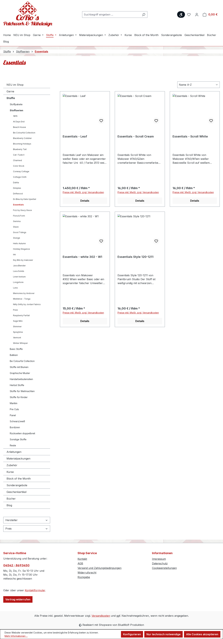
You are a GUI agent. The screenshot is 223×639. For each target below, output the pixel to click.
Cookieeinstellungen (164, 568)
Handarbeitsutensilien (21, 379)
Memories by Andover (23, 293)
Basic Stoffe (16, 349)
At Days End (18, 121)
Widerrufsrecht (87, 572)
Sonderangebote (17, 485)
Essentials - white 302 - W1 (82, 256)
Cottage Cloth (19, 177)
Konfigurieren (132, 634)
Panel (13, 415)
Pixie (15, 310)
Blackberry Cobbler (22, 138)
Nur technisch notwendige (163, 634)
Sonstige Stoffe (18, 439)
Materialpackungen (18, 458)
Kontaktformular (35, 590)
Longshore (18, 282)
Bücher (11, 498)
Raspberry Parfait (21, 315)
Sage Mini (18, 321)
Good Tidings (19, 232)
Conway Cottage (21, 171)
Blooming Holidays (22, 144)
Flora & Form (19, 216)
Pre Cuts (14, 409)
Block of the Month (19, 478)
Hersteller (11, 520)
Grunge (16, 238)
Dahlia (16, 182)
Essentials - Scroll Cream (136, 136)
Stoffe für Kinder (19, 397)
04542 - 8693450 (16, 565)
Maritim (13, 403)
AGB (80, 563)
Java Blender (19, 265)
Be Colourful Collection (24, 132)
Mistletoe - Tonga (21, 299)
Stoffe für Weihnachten (22, 391)
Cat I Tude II (18, 155)
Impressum (159, 558)
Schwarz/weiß (17, 421)
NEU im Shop (15, 84)
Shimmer (17, 326)
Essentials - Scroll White (190, 136)
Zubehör (12, 465)
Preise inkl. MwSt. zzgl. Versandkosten (83, 192)
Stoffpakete (16, 104)
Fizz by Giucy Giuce (22, 210)
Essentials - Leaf (75, 136)
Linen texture (19, 276)
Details (84, 200)
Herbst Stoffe (17, 385)
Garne (10, 91)
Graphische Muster (20, 373)
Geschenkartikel (16, 492)
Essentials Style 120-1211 (135, 256)
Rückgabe (84, 577)
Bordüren (15, 427)
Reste (13, 445)
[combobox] (111, 14)
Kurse (10, 472)
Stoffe (11, 98)
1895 (15, 116)
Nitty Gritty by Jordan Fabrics (27, 304)
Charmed (17, 160)
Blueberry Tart (20, 149)
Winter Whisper (20, 343)
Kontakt (82, 558)
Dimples (17, 188)
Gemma (17, 221)
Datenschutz (160, 563)
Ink (14, 254)
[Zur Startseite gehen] (27, 14)
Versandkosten (101, 615)
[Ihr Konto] (197, 14)
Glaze (16, 227)
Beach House (19, 127)
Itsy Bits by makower (23, 260)
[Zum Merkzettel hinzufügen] (101, 120)
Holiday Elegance (21, 249)
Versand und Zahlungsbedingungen (99, 568)
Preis (8, 528)
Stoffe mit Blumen (19, 367)
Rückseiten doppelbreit (22, 433)
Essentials (18, 204)
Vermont (17, 337)
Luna (15, 288)
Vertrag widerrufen (17, 599)
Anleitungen (14, 451)
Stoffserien (16, 110)
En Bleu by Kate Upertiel (24, 199)
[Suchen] (143, 14)
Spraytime (18, 332)
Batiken (14, 355)
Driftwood (18, 193)
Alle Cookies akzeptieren (202, 634)
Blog (9, 505)
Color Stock (18, 166)
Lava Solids (18, 271)
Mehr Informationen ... (16, 636)
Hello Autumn (19, 243)
